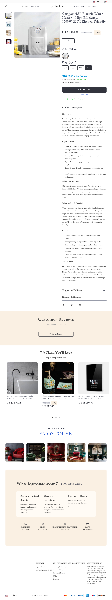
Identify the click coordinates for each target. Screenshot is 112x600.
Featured (92, 6)
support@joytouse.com (43, 567)
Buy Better (56, 428)
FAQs (55, 576)
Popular (35, 6)
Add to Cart (84, 90)
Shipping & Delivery (59, 567)
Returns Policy (58, 570)
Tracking (56, 579)
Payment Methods (59, 573)
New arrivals (79, 6)
